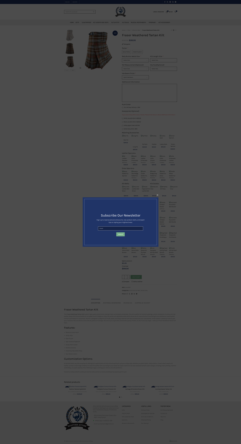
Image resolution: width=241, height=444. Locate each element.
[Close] (157, 195)
